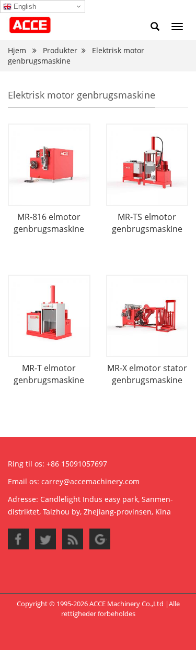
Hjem (17, 50)
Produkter (60, 50)
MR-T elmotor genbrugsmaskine (49, 374)
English (23, 6)
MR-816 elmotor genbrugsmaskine (49, 223)
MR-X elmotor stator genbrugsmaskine (147, 374)
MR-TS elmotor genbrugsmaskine (147, 223)
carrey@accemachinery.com (90, 481)
